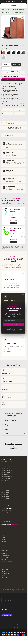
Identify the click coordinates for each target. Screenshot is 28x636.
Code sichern (13, 324)
